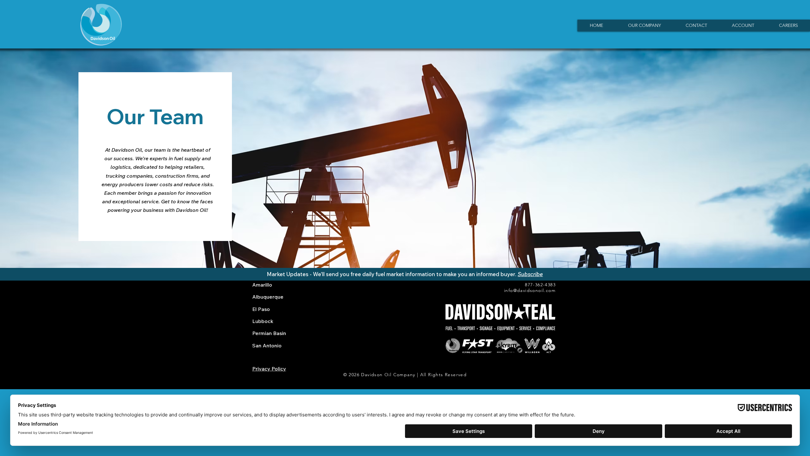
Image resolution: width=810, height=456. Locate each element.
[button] (644, 25)
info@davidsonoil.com (530, 290)
